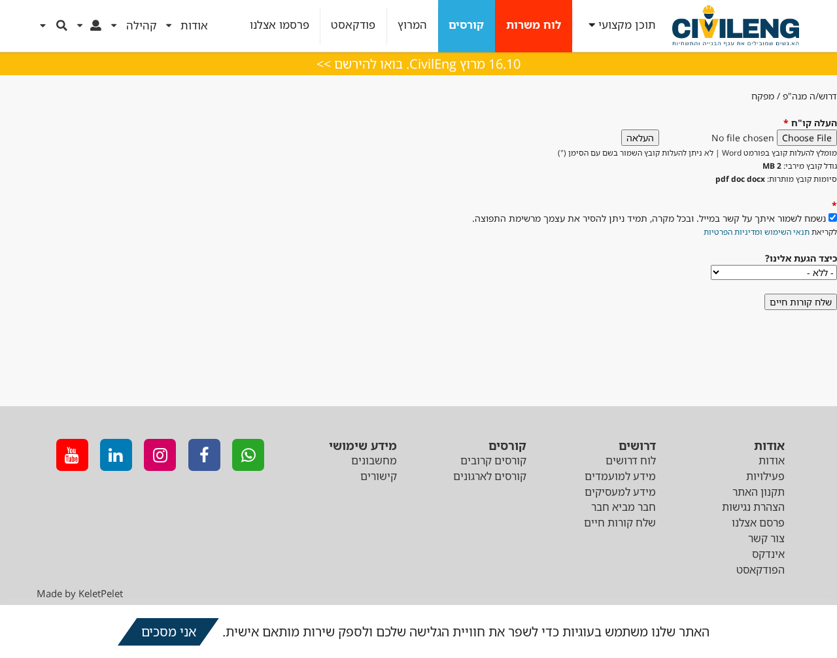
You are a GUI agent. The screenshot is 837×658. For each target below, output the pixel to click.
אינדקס (768, 554)
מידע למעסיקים (620, 492)
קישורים (378, 476)
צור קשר (766, 538)
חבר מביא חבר (623, 507)
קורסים (466, 25)
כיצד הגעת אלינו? (801, 258)
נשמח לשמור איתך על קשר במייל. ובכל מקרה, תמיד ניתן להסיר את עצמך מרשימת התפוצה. (649, 218)
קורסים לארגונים (489, 476)
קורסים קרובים (493, 460)
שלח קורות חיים (620, 522)
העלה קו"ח (810, 122)
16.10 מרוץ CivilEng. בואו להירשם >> (418, 64)
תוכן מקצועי (627, 25)
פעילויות (765, 476)
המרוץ (412, 25)
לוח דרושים (631, 460)
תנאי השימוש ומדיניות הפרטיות (757, 231)
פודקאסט (353, 25)
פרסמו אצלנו (279, 25)
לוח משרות (533, 25)
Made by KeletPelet (80, 593)
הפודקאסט (760, 570)
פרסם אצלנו (758, 522)
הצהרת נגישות (753, 507)
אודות (772, 460)
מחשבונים (374, 460)
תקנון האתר (758, 492)
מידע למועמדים (620, 476)
